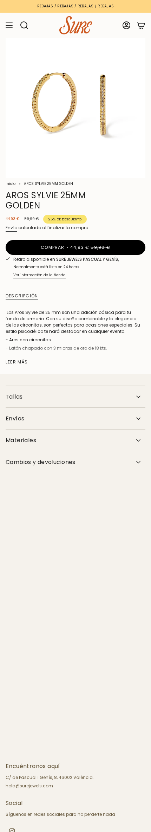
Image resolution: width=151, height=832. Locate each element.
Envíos (15, 418)
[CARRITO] (141, 25)
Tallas (14, 397)
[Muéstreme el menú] (9, 25)
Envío (11, 228)
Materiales (21, 440)
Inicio (10, 183)
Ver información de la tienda (39, 275)
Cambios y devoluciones (41, 462)
